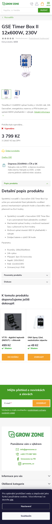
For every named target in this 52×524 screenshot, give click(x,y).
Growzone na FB (28, 459)
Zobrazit (39, 357)
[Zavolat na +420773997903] (31, 4)
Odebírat (41, 403)
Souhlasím (26, 515)
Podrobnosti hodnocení (39, 38)
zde (11, 499)
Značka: (7, 157)
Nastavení (26, 506)
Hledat (44, 10)
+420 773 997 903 (28, 454)
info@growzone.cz (28, 449)
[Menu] (48, 3)
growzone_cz (28, 463)
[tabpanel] (13, 335)
